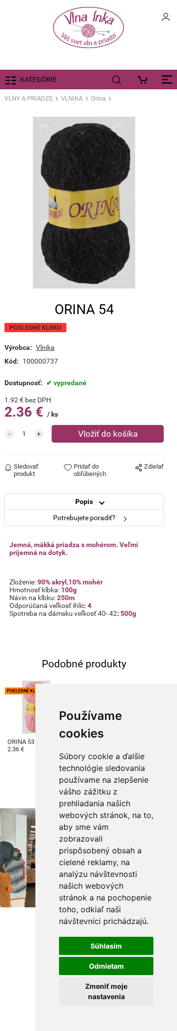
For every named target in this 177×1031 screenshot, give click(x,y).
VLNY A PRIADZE (28, 98)
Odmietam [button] (106, 966)
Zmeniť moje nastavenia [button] (106, 991)
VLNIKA (72, 98)
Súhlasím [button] (106, 946)
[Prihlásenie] (165, 19)
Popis (84, 501)
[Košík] (145, 79)
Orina (98, 98)
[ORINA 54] (84, 202)
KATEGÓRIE (38, 79)
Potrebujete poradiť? (84, 518)
